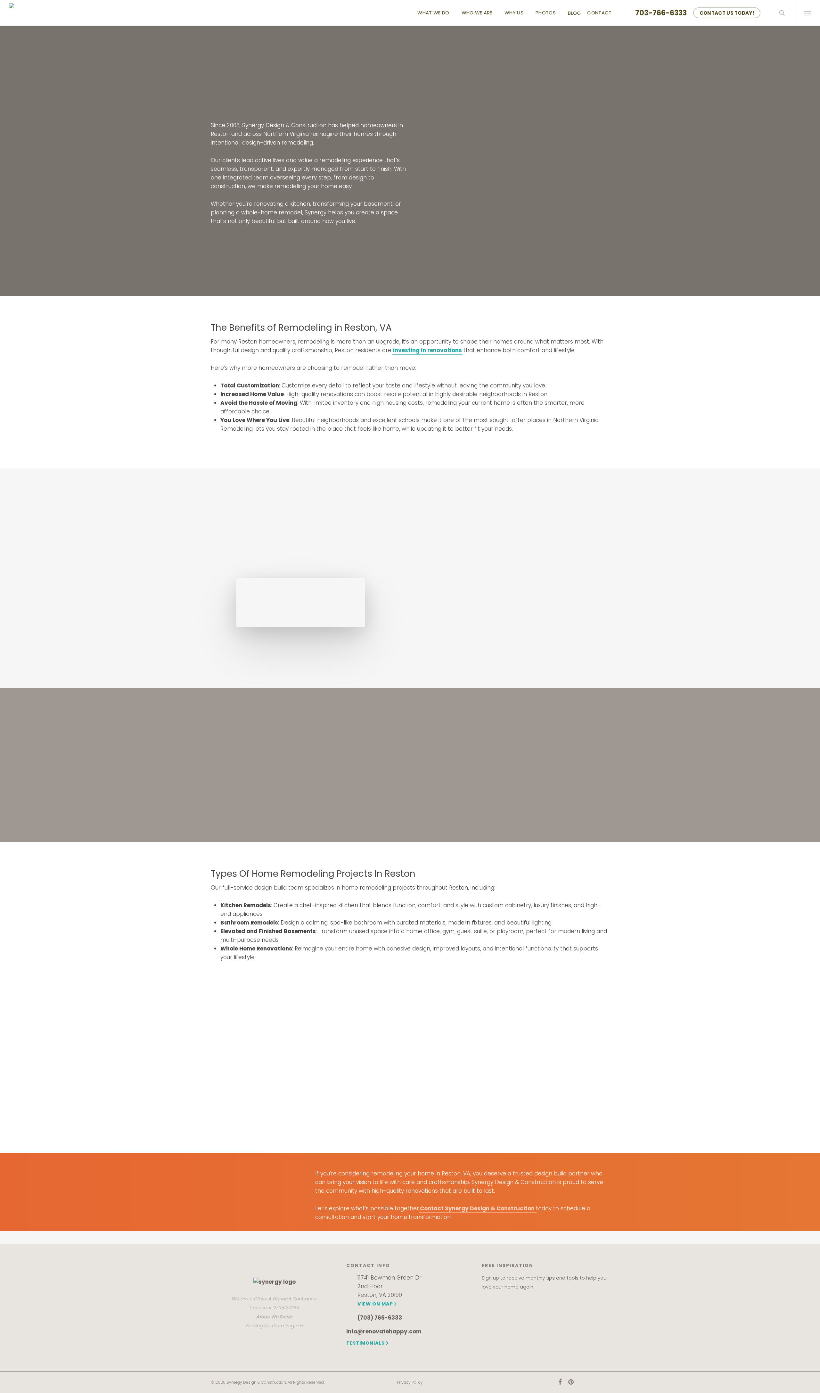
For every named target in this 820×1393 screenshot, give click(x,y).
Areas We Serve (274, 1317)
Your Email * (425, 93)
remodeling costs (564, 655)
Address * (423, 137)
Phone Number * (431, 115)
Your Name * (426, 71)
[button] (807, 13)
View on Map (375, 1304)
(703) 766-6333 (379, 1318)
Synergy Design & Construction (467, 560)
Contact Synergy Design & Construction (478, 1208)
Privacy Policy (410, 1382)
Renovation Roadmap (469, 772)
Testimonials (365, 1343)
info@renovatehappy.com (384, 1331)
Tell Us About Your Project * (444, 158)
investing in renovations (427, 350)
